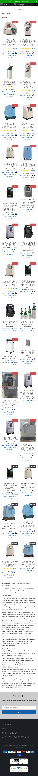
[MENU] (1, 4)
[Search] (31, 4)
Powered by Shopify (19, 747)
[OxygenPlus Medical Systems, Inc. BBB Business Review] (19, 763)
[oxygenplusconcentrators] (19, 4)
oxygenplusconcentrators (14, 745)
